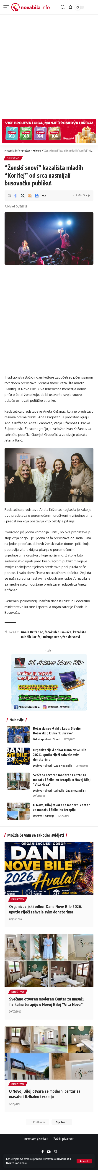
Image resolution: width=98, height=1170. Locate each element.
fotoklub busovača (57, 632)
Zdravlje (59, 790)
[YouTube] (48, 1152)
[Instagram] (55, 1152)
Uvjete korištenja (16, 1162)
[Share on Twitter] (22, 195)
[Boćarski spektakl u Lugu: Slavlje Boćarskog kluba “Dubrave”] (18, 734)
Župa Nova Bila (63, 765)
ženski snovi (71, 637)
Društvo (13, 158)
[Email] (29, 195)
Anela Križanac (32, 632)
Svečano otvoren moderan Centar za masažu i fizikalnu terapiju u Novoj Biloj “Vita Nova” (61, 779)
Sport (56, 739)
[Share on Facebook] (15, 195)
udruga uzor (52, 637)
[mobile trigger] (7, 7)
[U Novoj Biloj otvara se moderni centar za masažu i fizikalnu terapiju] (18, 811)
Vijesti (48, 765)
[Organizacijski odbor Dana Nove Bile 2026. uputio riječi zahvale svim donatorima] (18, 756)
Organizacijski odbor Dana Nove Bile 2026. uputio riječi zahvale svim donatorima (59, 754)
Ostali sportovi (42, 739)
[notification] (70, 7)
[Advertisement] (49, 66)
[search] (62, 7)
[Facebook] (42, 1152)
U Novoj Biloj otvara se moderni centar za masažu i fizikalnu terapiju (44, 1094)
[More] (44, 195)
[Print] (37, 195)
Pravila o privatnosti (57, 1158)
